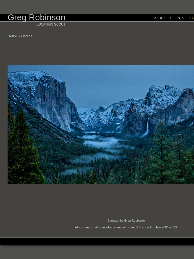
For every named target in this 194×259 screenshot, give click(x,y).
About (159, 18)
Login (187, 16)
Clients (177, 18)
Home (12, 36)
